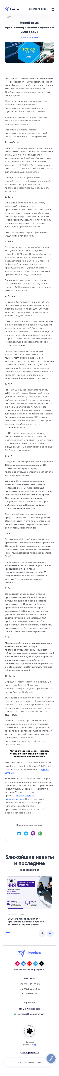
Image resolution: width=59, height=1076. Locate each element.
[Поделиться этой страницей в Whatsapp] (40, 835)
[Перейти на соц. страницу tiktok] (41, 963)
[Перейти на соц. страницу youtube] (29, 963)
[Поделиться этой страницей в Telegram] (25, 835)
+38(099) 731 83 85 (37, 9)
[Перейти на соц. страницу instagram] (17, 963)
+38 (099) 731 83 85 (29, 984)
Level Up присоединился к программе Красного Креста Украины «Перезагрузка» (26, 921)
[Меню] (53, 9)
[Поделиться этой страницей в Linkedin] (18, 835)
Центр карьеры (31, 1008)
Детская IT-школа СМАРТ (31, 1014)
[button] (42, 933)
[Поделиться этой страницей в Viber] (33, 835)
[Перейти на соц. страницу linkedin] (23, 963)
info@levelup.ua (29, 993)
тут (35, 1045)
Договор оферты (29, 1052)
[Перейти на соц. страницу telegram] (35, 963)
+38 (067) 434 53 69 (29, 989)
